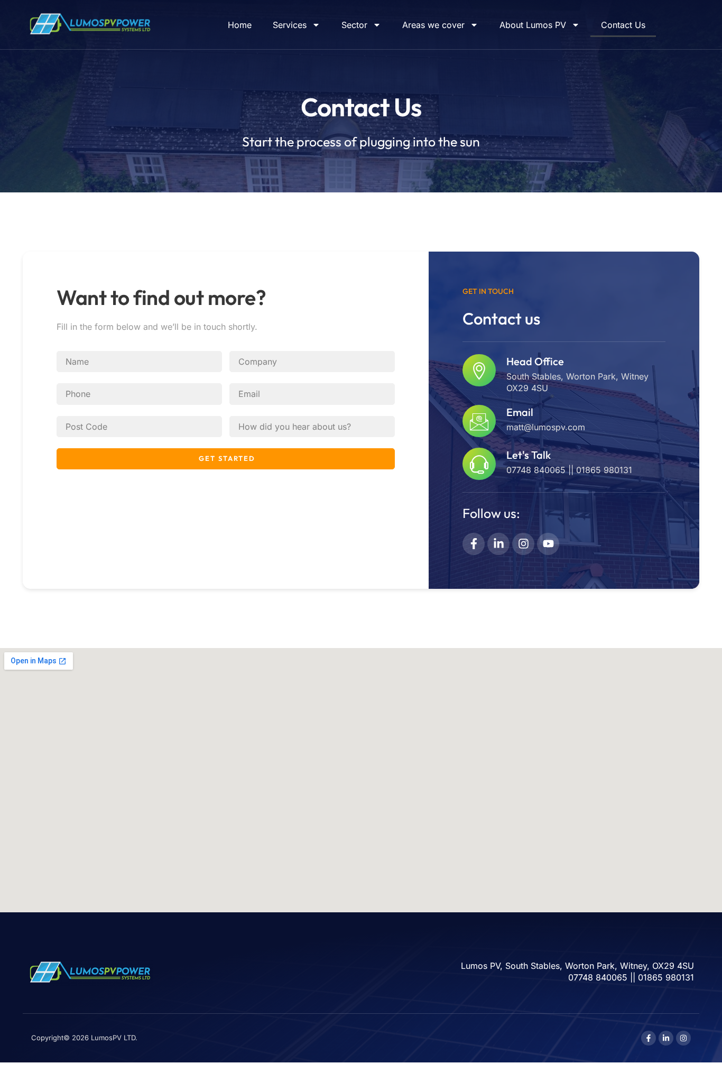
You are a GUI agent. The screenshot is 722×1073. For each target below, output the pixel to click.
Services (290, 25)
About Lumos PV (532, 25)
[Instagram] (523, 544)
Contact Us (623, 25)
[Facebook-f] (473, 544)
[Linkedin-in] (498, 544)
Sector (354, 25)
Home (240, 25)
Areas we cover (433, 25)
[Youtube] (548, 544)
